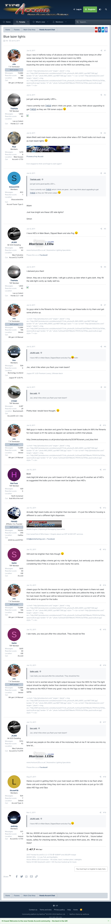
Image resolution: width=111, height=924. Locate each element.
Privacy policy (59, 910)
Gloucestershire (17, 199)
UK (56, 906)
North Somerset (17, 496)
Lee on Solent (18, 121)
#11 (104, 470)
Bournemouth (18, 411)
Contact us (33, 910)
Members (59, 22)
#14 (104, 585)
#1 (105, 50)
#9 (105, 387)
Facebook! (44, 255)
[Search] (106, 9)
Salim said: (34, 671)
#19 (104, 812)
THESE (48, 105)
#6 (105, 267)
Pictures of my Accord (35, 156)
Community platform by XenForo (43, 914)
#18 (104, 777)
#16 (104, 665)
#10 (104, 425)
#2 (105, 95)
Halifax (20, 535)
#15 (104, 629)
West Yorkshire (17, 255)
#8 (105, 347)
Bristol (20, 78)
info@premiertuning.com (36, 539)
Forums (22, 22)
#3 (105, 133)
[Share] (101, 50)
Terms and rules (46, 910)
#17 (104, 722)
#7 (105, 305)
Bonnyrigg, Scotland (15, 373)
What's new (40, 22)
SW (22, 573)
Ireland (20, 836)
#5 (105, 229)
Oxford (20, 801)
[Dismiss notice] (108, 921)
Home (8, 22)
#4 (105, 173)
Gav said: (33, 393)
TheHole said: (35, 179)
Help (69, 910)
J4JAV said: (35, 353)
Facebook (51, 539)
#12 (104, 508)
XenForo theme (74, 914)
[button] (28, 22)
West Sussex (18, 157)
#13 (104, 549)
